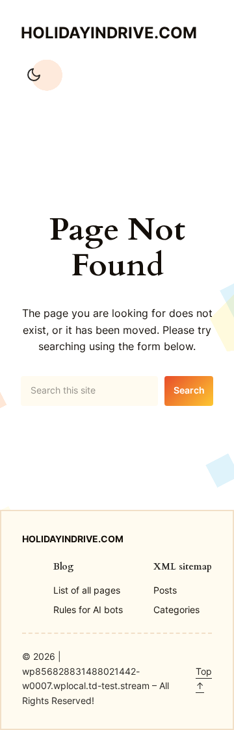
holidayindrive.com (109, 32)
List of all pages (86, 590)
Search (189, 390)
